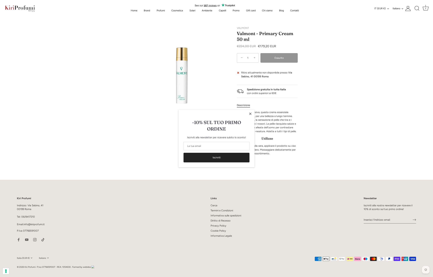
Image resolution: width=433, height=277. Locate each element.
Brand (147, 10)
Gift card (251, 10)
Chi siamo (267, 10)
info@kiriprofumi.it (34, 224)
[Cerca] (417, 8)
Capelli (222, 10)
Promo (236, 10)
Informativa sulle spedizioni (226, 215)
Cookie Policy (218, 230)
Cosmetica (177, 10)
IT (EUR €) (380, 8)
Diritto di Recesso (221, 220)
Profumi (161, 10)
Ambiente (207, 10)
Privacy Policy (218, 225)
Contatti (294, 10)
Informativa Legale (221, 235)
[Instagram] (35, 239)
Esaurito (279, 57)
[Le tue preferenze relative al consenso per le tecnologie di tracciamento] (6, 271)
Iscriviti (217, 157)
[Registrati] (414, 219)
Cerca (214, 205)
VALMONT (243, 28)
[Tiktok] (43, 239)
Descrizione (243, 105)
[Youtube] (26, 239)
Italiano (396, 8)
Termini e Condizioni (222, 210)
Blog (281, 10)
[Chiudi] (250, 113)
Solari (192, 10)
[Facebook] (18, 239)
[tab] (245, 105)
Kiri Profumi (30, 267)
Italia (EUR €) (23, 258)
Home (134, 10)
